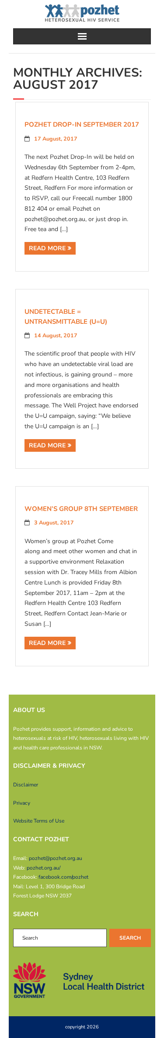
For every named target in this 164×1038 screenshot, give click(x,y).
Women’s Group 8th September (81, 508)
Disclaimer (25, 784)
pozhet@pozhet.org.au (55, 858)
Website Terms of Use (38, 820)
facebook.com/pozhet (63, 876)
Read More (47, 248)
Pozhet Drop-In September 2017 (81, 124)
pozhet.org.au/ (43, 867)
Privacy (21, 802)
